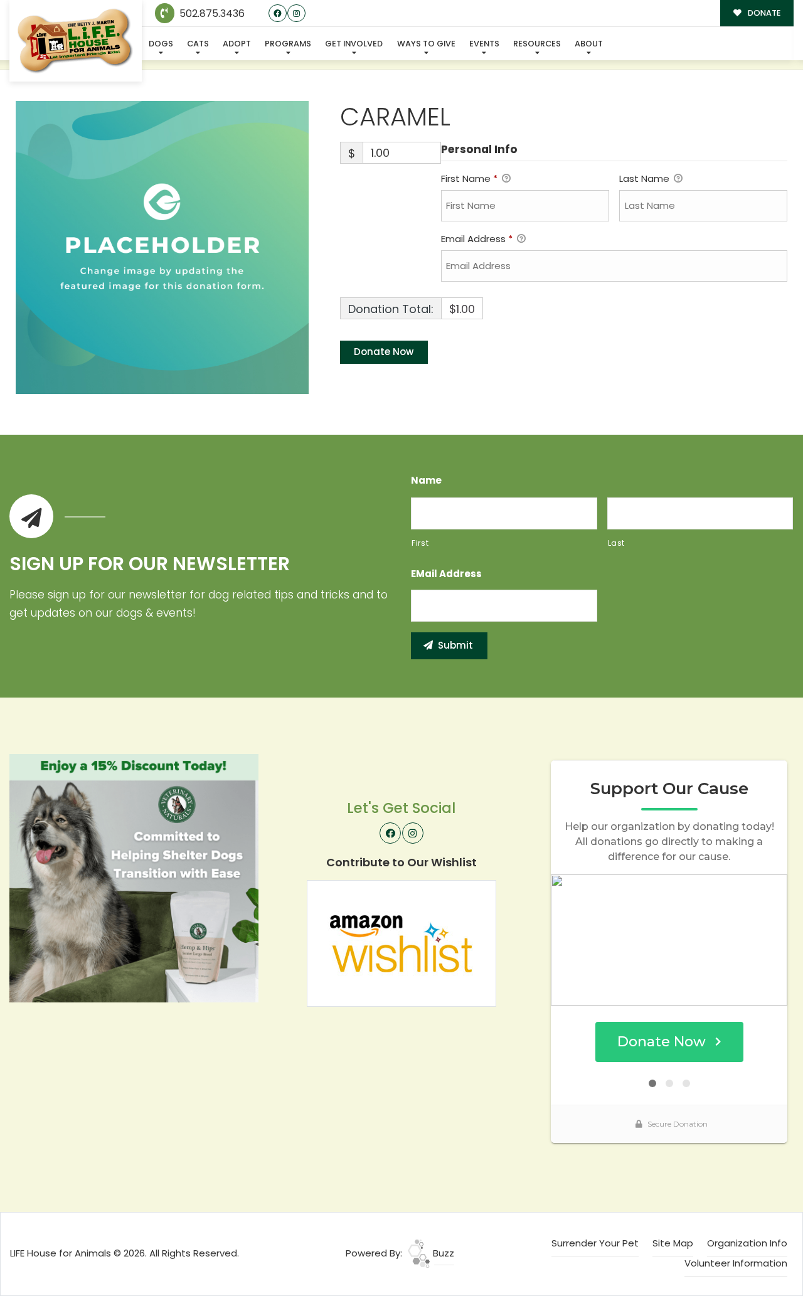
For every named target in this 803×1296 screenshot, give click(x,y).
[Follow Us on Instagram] (296, 13)
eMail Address (446, 574)
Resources (537, 44)
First (420, 543)
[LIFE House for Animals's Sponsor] (133, 877)
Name (426, 480)
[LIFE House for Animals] (76, 41)
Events (484, 44)
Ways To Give (426, 44)
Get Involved (354, 44)
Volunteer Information (735, 1263)
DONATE (763, 13)
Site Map (672, 1243)
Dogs (161, 44)
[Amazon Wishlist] (401, 942)
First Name (469, 178)
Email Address (477, 238)
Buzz (442, 1253)
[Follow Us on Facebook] (278, 13)
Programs (288, 44)
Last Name (645, 178)
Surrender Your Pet (595, 1243)
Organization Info (747, 1243)
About (589, 44)
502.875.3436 (211, 13)
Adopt (237, 44)
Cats (198, 44)
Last (616, 543)
